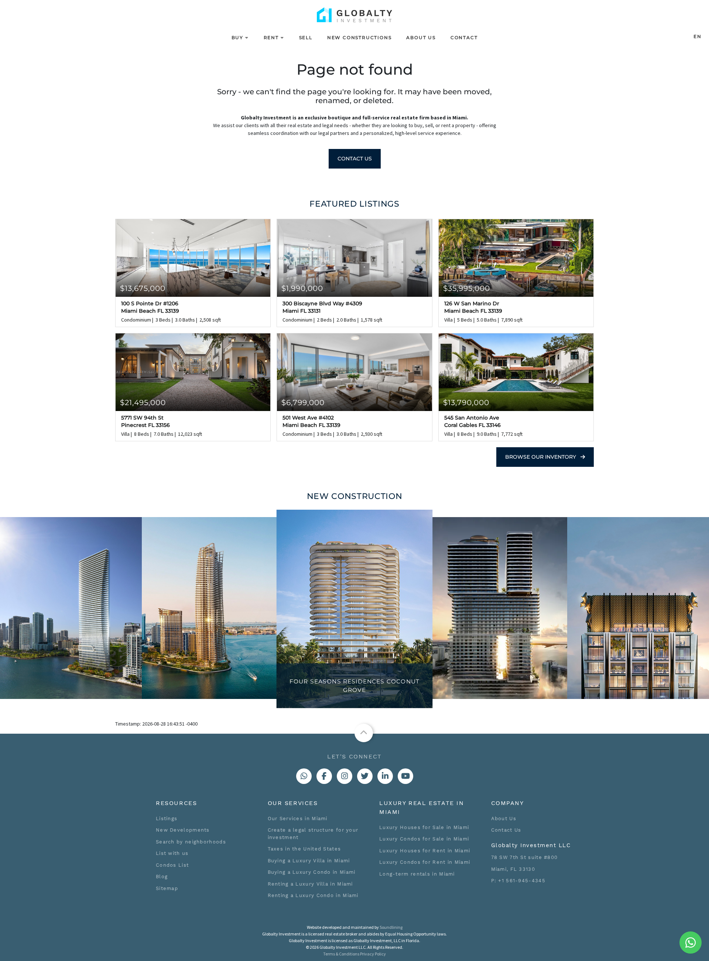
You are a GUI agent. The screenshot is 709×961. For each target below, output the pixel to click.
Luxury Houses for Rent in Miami (424, 850)
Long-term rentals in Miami (417, 874)
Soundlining (391, 927)
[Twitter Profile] (365, 776)
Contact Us (355, 158)
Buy (237, 37)
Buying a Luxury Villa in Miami (309, 860)
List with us (172, 853)
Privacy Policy (373, 954)
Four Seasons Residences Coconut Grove (354, 685)
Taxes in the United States (304, 849)
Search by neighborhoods (191, 842)
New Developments (183, 830)
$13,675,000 (142, 288)
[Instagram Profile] (344, 776)
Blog (162, 876)
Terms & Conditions (341, 954)
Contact (464, 37)
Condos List (172, 865)
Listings (166, 818)
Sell (305, 37)
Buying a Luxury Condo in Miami (312, 872)
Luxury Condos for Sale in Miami (424, 839)
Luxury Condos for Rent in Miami (424, 862)
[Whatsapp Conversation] (304, 776)
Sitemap (167, 888)
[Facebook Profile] (324, 776)
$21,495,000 (143, 402)
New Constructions (359, 37)
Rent (271, 37)
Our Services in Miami (298, 818)
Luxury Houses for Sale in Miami (424, 827)
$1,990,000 (302, 288)
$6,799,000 (303, 402)
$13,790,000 (466, 402)
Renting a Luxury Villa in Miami (310, 884)
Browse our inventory (541, 457)
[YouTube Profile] (405, 776)
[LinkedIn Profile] (385, 776)
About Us (420, 37)
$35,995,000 (466, 288)
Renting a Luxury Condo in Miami (313, 895)
